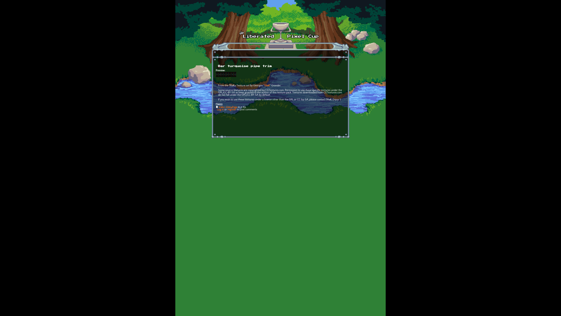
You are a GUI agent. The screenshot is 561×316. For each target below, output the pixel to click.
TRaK (267, 86)
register (231, 110)
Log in (220, 110)
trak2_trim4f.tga (228, 107)
